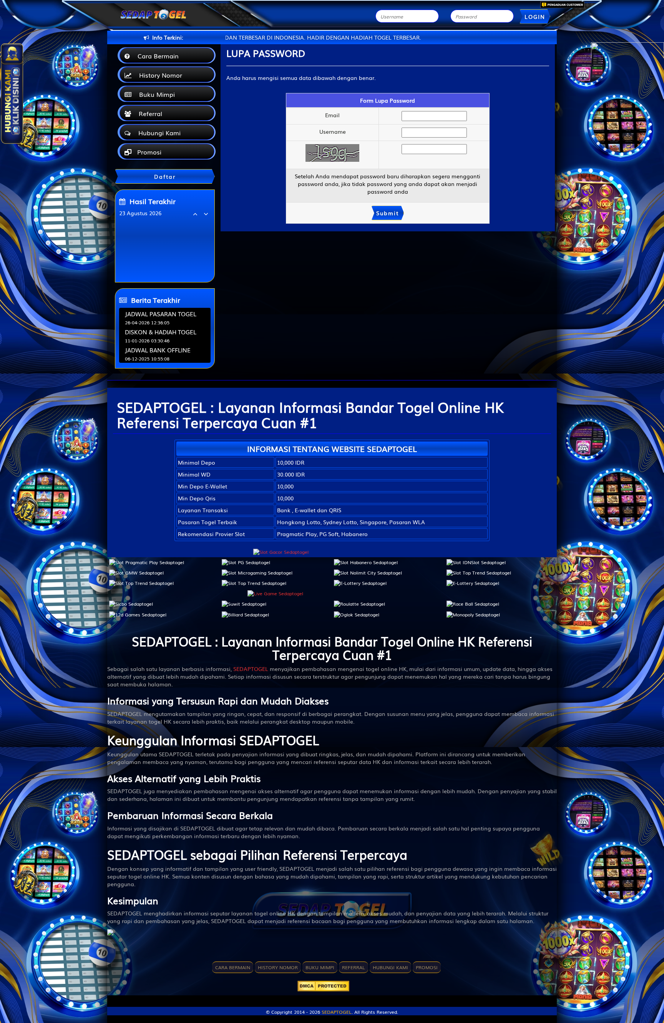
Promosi (148, 151)
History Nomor (158, 75)
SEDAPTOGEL (250, 669)
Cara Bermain (156, 55)
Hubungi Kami (157, 132)
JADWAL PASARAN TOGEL (160, 313)
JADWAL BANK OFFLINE (158, 349)
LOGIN (535, 16)
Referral (148, 113)
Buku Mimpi (155, 94)
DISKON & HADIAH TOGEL (160, 331)
